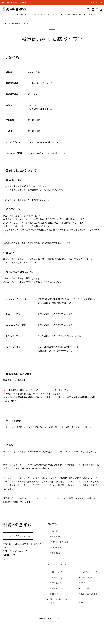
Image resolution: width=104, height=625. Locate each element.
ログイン (85, 582)
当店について (94, 14)
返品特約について (89, 571)
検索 (88, 9)
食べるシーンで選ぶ (38, 14)
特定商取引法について (90, 595)
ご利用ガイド (56, 593)
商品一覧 (54, 530)
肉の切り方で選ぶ (60, 14)
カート (100, 9)
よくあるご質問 (57, 577)
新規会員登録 (87, 577)
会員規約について (89, 588)
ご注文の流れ (56, 582)
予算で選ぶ (78, 14)
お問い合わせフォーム (20, 536)
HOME (5, 24)
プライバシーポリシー (90, 604)
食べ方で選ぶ (18, 14)
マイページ (93, 9)
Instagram (4, 560)
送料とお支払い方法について (59, 601)
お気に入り (97, 9)
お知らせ (54, 588)
